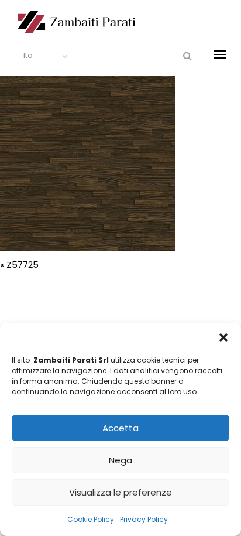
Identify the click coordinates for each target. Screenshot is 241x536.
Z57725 (22, 264)
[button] (223, 337)
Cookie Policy (90, 519)
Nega (120, 460)
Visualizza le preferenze (120, 492)
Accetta (120, 428)
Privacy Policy (144, 519)
